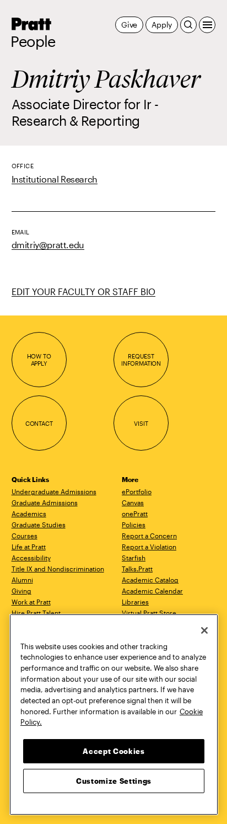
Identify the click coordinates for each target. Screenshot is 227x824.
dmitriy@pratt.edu (48, 244)
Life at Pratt (29, 546)
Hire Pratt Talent (36, 613)
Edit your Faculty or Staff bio (83, 291)
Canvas (133, 502)
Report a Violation (149, 546)
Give (129, 24)
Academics (29, 513)
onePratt (135, 513)
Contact (39, 423)
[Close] (204, 630)
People (33, 41)
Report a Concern (149, 535)
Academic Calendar (152, 591)
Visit (141, 423)
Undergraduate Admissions (54, 491)
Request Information (141, 359)
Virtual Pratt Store (149, 613)
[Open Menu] (207, 25)
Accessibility (31, 557)
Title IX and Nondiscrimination (58, 568)
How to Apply (39, 359)
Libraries (135, 602)
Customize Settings (114, 781)
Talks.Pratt (137, 568)
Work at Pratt (31, 602)
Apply (162, 24)
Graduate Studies (39, 524)
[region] (113, 714)
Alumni (22, 580)
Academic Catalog (150, 580)
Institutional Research (55, 179)
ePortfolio (137, 491)
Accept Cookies (113, 751)
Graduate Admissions (45, 502)
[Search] (188, 25)
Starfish (133, 557)
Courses (24, 535)
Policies (133, 524)
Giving (21, 591)
